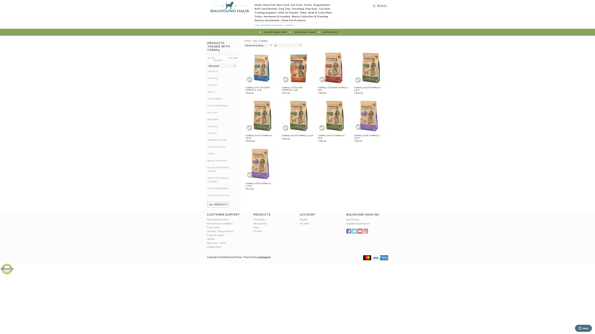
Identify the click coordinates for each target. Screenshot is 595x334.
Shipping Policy (214, 247)
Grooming (298, 8)
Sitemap (211, 239)
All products (218, 204)
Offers (256, 227)
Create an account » (274, 25)
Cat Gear (324, 8)
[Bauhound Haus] (229, 8)
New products (260, 223)
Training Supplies (266, 12)
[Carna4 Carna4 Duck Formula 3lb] (297, 116)
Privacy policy (213, 227)
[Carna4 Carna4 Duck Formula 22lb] (261, 116)
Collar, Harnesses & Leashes (272, 16)
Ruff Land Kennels (266, 8)
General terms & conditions (220, 223)
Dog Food (269, 5)
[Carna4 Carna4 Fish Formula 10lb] (370, 116)
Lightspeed (263, 257)
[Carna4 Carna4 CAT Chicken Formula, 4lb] (261, 68)
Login (257, 25)
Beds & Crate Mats (320, 12)
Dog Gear (311, 8)
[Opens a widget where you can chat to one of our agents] (583, 328)
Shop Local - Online (216, 243)
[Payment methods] (367, 257)
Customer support (215, 235)
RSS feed (257, 231)
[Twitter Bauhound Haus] (354, 231)
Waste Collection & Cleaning (310, 16)
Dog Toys (285, 8)
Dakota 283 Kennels (267, 20)
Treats (308, 5)
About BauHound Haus (218, 219)
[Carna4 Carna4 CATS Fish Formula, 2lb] (297, 68)
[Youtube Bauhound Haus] (359, 231)
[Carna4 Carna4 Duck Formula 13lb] (370, 68)
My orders (305, 223)
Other (303, 12)
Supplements (321, 5)
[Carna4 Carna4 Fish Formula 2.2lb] (261, 164)
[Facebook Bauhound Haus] (348, 231)
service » (290, 25)
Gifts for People (288, 12)
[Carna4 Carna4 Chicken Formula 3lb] (333, 68)
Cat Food (296, 5)
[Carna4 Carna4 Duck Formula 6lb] (333, 116)
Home (258, 5)
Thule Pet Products (293, 20)
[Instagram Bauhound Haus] (365, 231)
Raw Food (283, 5)
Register (304, 219)
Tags (255, 41)
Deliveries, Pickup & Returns (220, 231)
